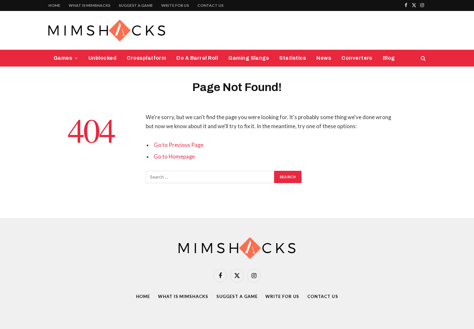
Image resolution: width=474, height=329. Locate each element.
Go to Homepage (174, 156)
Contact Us (210, 5)
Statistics (292, 58)
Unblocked (102, 58)
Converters (356, 58)
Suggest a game (136, 5)
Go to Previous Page (178, 145)
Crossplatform (146, 58)
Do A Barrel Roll (197, 58)
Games (63, 58)
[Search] (423, 58)
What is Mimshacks (89, 5)
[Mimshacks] (106, 30)
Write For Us (175, 5)
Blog (389, 58)
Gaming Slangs (248, 58)
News (323, 58)
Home (54, 5)
